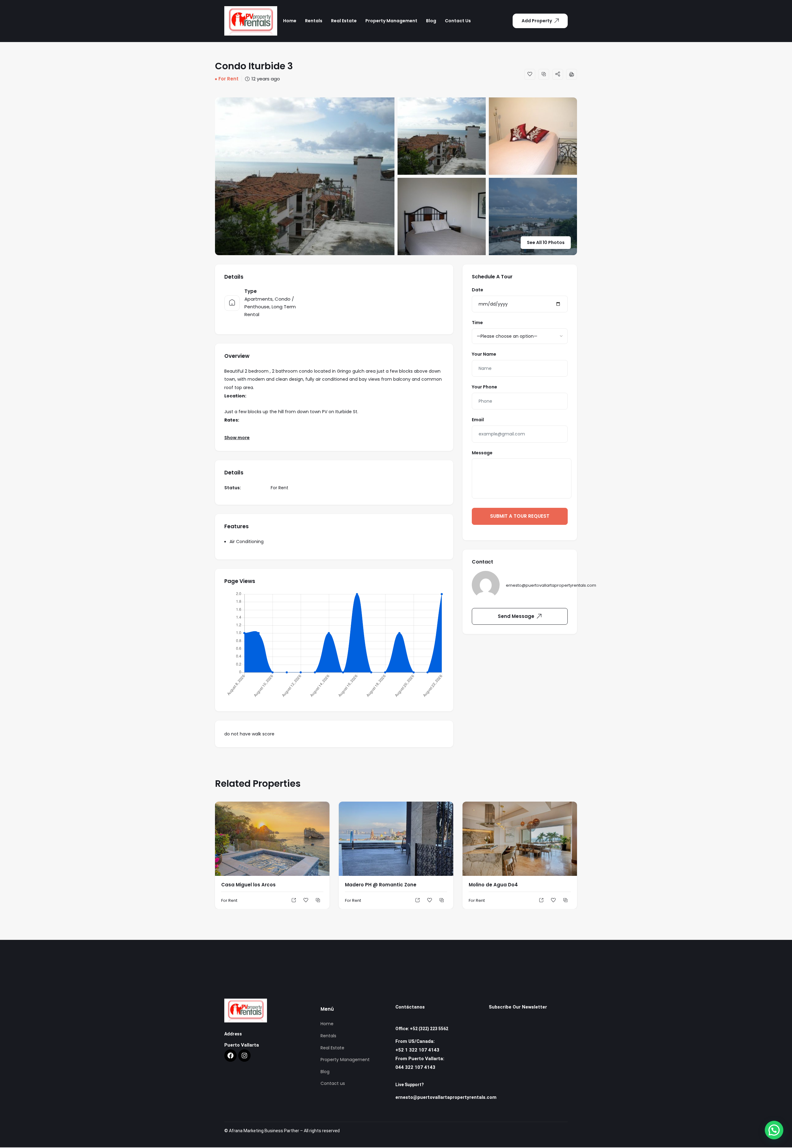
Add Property (537, 21)
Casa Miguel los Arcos (248, 884)
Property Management (391, 21)
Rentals (313, 21)
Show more (237, 438)
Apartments (258, 299)
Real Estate (344, 21)
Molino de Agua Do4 (493, 884)
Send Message (516, 616)
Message (482, 453)
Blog (431, 21)
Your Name (484, 354)
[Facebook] (230, 1055)
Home (289, 21)
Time (477, 322)
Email (478, 420)
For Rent (228, 78)
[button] (774, 1130)
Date (477, 290)
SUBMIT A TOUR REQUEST (519, 516)
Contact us (458, 21)
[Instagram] (244, 1055)
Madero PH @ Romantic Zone (380, 884)
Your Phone (484, 387)
